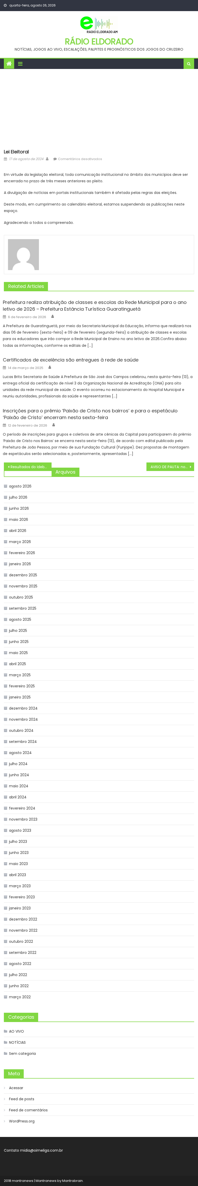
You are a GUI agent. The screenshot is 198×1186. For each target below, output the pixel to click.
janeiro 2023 (20, 908)
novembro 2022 (23, 930)
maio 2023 (18, 863)
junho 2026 (19, 508)
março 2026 (20, 541)
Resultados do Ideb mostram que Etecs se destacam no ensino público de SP (31, 466)
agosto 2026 (20, 486)
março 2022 (20, 997)
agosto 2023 (20, 830)
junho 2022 (19, 985)
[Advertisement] (99, 108)
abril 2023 (17, 874)
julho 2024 (18, 763)
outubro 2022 (21, 941)
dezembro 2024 (23, 708)
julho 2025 (18, 630)
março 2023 (20, 886)
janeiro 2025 (20, 697)
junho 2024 (19, 774)
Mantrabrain (72, 1180)
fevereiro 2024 (22, 808)
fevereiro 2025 (22, 686)
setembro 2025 (22, 608)
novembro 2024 (23, 719)
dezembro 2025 (23, 575)
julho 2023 (18, 841)
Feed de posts (21, 1099)
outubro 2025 (21, 597)
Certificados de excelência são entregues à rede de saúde (70, 360)
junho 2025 (19, 641)
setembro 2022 (22, 952)
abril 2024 (18, 797)
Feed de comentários (28, 1110)
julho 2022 (18, 974)
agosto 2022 (20, 963)
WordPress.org (22, 1121)
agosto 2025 (20, 619)
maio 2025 (18, 652)
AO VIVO (16, 1031)
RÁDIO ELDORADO (99, 41)
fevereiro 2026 (22, 552)
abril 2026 (17, 530)
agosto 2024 (20, 752)
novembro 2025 (23, 586)
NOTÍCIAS (17, 1042)
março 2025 (20, 675)
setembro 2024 (23, 741)
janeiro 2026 (20, 564)
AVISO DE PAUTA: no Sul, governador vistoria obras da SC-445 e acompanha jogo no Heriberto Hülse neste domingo (172, 466)
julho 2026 (18, 497)
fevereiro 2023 (22, 897)
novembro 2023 (23, 819)
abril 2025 (17, 663)
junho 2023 (19, 852)
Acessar (16, 1087)
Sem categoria (22, 1053)
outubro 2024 (21, 730)
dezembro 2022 (23, 919)
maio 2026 (18, 519)
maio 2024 (18, 786)
